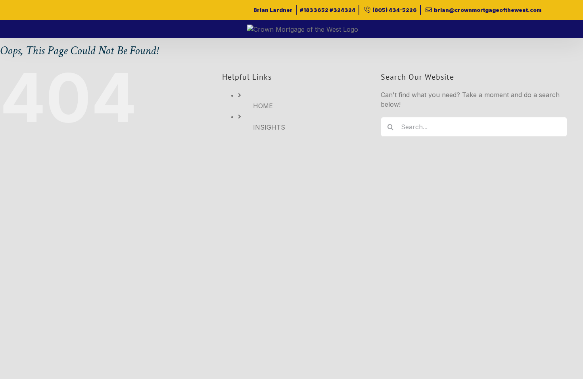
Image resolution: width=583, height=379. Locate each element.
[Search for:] (474, 126)
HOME (263, 106)
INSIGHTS (269, 127)
